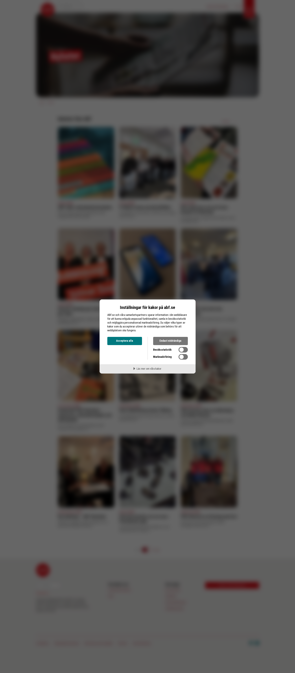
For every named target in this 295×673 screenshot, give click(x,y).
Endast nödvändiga (170, 340)
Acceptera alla (124, 340)
